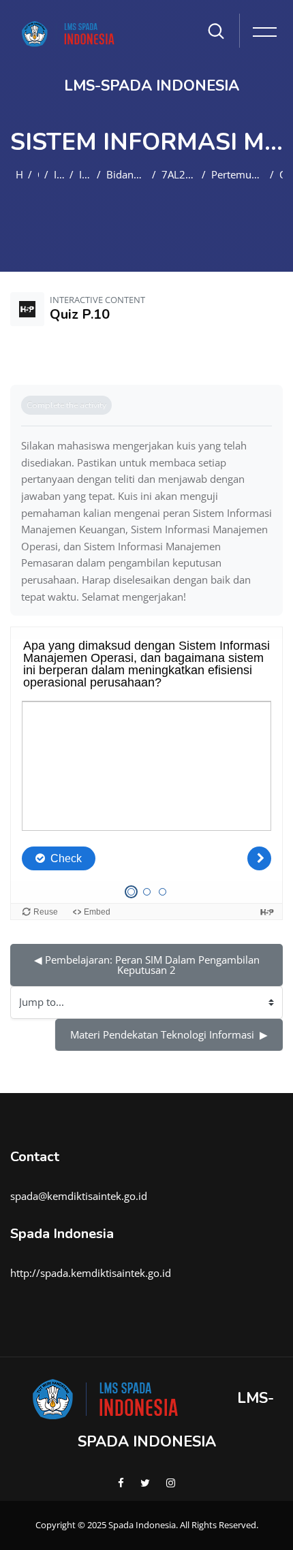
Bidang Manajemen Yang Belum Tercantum (126, 174)
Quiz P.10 (281, 174)
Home (19, 174)
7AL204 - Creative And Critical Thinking (178, 174)
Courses (38, 174)
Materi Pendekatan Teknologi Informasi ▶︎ (169, 1034)
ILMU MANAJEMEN (85, 174)
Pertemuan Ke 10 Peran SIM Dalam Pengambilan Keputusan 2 (237, 174)
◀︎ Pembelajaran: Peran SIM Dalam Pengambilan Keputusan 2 (148, 965)
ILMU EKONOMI (59, 174)
